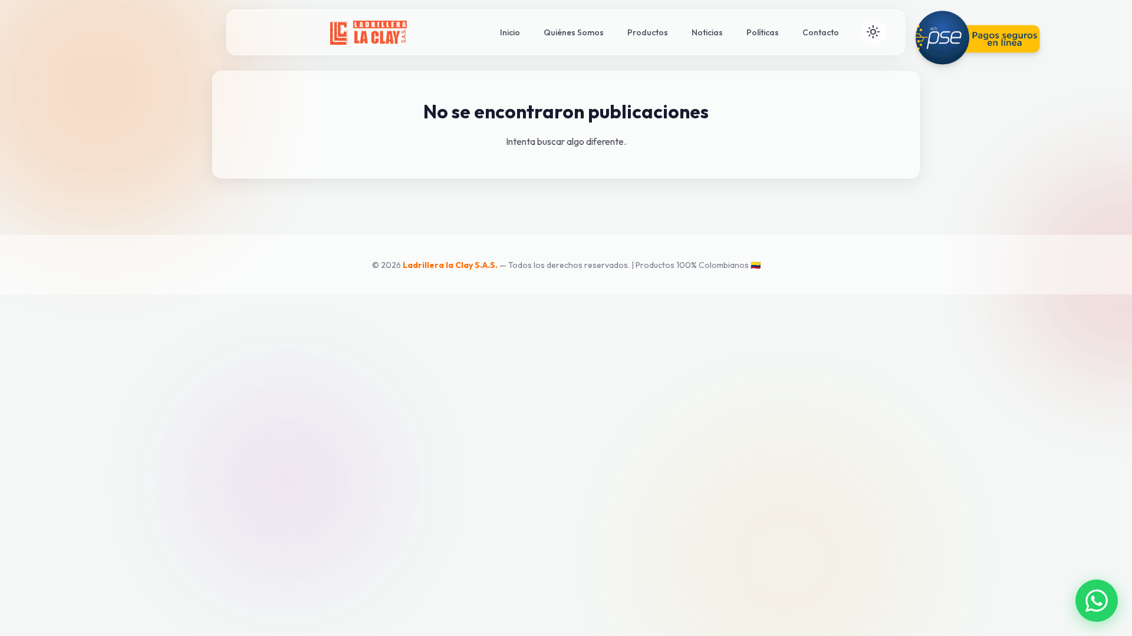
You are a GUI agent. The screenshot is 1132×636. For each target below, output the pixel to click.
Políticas (762, 32)
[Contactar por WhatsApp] (1096, 600)
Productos (647, 32)
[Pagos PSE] (981, 37)
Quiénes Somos (574, 32)
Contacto (820, 32)
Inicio (510, 32)
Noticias (707, 32)
